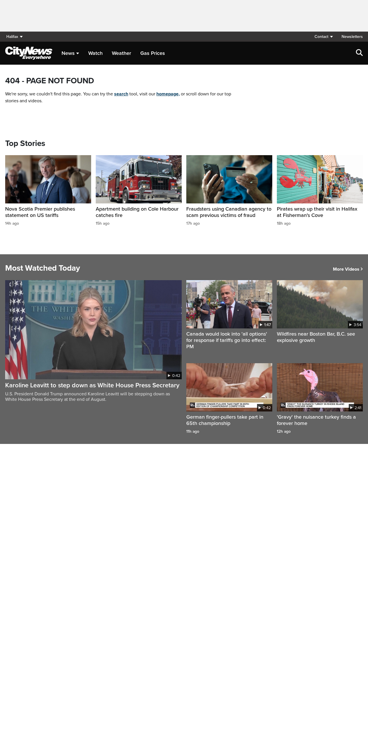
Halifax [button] (12, 36)
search (121, 94)
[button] (323, 37)
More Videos (346, 269)
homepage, (168, 94)
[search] (359, 53)
